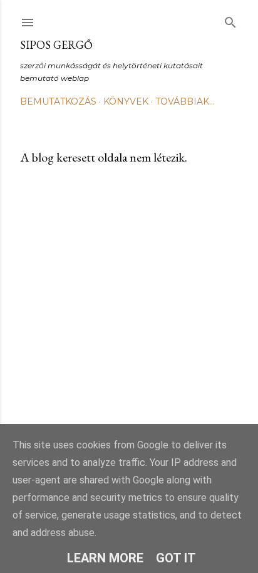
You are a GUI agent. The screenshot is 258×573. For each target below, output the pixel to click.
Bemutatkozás (58, 101)
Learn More (105, 557)
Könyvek (125, 101)
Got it (176, 557)
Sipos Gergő (56, 45)
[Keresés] (230, 20)
